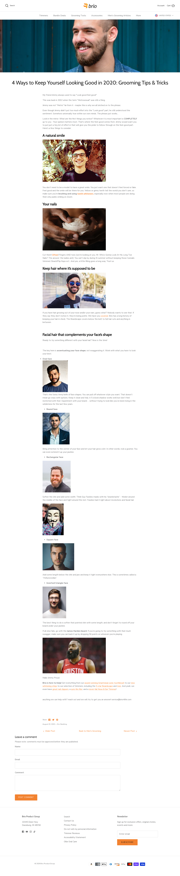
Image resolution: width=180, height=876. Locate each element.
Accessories (97, 15)
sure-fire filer (76, 689)
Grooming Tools (78, 15)
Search (67, 816)
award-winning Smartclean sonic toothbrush (104, 683)
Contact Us (69, 820)
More (138, 15)
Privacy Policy (70, 825)
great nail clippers (60, 689)
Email (17, 759)
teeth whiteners (85, 193)
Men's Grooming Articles (119, 15)
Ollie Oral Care (70, 841)
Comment (19, 772)
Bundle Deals (59, 15)
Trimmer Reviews (72, 833)
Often (55, 255)
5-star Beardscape (104, 686)
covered (104, 316)
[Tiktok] (34, 832)
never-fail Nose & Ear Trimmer (102, 689)
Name (17, 746)
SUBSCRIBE (127, 842)
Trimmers (43, 15)
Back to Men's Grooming (90, 731)
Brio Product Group (47, 864)
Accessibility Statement (75, 837)
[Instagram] (31, 832)
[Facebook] (23, 832)
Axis (119, 686)
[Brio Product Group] (90, 6)
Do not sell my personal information (80, 829)
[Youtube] (27, 832)
